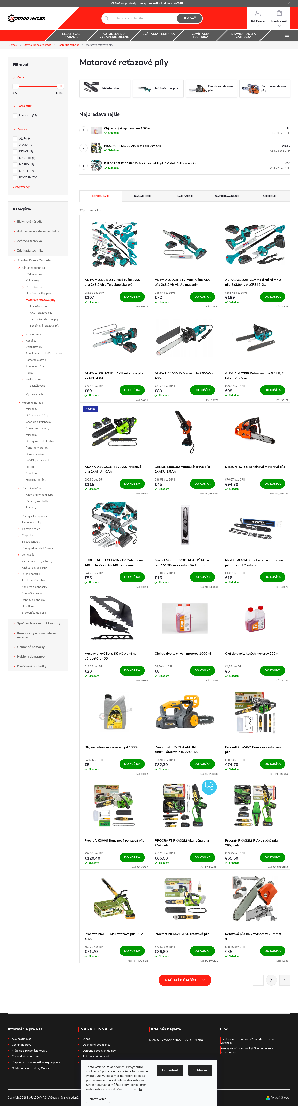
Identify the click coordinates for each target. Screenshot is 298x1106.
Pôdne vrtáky (34, 274)
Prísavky (31, 507)
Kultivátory (32, 280)
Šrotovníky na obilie (34, 613)
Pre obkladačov (31, 488)
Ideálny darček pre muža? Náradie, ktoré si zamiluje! (247, 1041)
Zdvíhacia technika (30, 251)
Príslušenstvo (38, 306)
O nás (86, 1039)
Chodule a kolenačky (38, 422)
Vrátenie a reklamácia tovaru (29, 1051)
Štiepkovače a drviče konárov (44, 353)
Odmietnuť (170, 1070)
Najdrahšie (185, 196)
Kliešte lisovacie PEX (34, 568)
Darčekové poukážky (31, 666)
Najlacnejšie (142, 196)
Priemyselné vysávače (35, 516)
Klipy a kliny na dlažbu (40, 495)
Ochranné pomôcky (31, 647)
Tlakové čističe (31, 529)
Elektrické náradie (29, 221)
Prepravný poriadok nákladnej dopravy (36, 1062)
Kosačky (31, 341)
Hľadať (189, 18)
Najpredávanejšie (227, 196)
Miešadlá (31, 435)
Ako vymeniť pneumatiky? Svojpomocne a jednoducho (247, 1050)
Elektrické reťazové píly (44, 319)
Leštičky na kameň (37, 460)
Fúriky (29, 373)
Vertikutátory (34, 347)
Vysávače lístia (35, 394)
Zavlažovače (37, 386)
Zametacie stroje (36, 360)
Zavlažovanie (34, 379)
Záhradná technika (33, 268)
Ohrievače (28, 555)
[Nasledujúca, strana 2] (271, 980)
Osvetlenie (28, 606)
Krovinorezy (33, 334)
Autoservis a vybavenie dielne (38, 231)
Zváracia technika (29, 241)
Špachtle (31, 473)
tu (140, 1089)
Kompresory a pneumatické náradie (36, 635)
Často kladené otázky (25, 1056)
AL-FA (24, 139)
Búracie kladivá (35, 454)
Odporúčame (100, 196)
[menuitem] (71, 35)
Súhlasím (200, 1070)
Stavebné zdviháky (37, 428)
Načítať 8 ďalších (181, 980)
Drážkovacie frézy (37, 415)
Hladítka (31, 467)
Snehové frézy (35, 366)
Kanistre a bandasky (34, 587)
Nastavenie (98, 1099)
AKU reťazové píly (41, 313)
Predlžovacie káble (33, 580)
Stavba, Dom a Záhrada (34, 260)
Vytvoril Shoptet (280, 1098)
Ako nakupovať (21, 1039)
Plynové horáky (31, 522)
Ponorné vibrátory (37, 448)
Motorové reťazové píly (40, 300)
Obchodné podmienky (96, 1044)
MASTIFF (26, 171)
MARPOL (26, 164)
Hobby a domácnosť (31, 657)
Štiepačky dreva (32, 593)
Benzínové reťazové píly (44, 326)
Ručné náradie (31, 574)
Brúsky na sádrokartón (40, 441)
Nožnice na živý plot (38, 293)
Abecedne (269, 196)
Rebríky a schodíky (33, 600)
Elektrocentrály (31, 542)
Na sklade (27, 115)
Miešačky (31, 409)
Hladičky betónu (36, 480)
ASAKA (25, 145)
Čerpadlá (27, 535)
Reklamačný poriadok (96, 1056)
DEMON (25, 151)
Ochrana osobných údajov (99, 1050)
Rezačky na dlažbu (37, 501)
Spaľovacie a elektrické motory (38, 623)
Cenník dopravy (21, 1045)
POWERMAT (28, 177)
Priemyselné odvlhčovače (37, 548)
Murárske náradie (32, 403)
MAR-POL (26, 158)
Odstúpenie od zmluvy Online (30, 1068)
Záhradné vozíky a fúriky (37, 561)
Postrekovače (34, 287)
